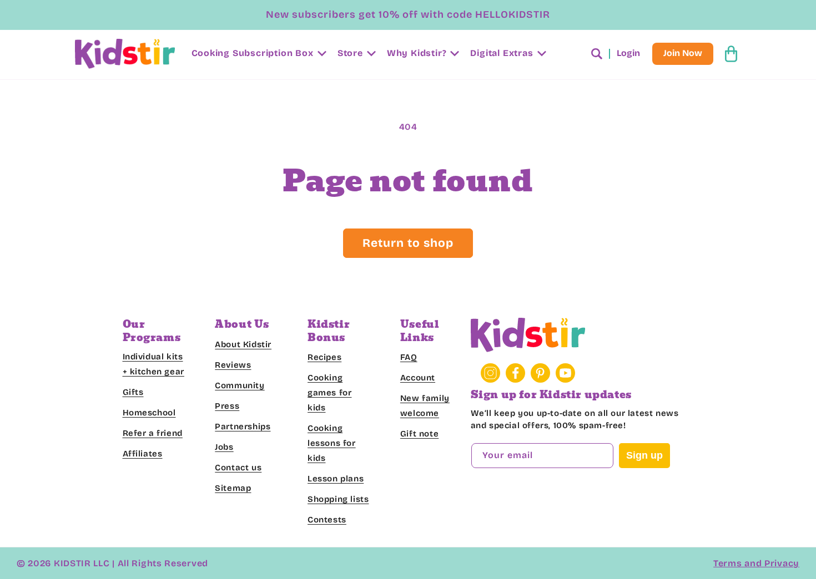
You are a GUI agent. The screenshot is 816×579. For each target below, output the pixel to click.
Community (239, 385)
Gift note (419, 434)
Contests (327, 520)
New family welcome (425, 405)
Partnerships (242, 426)
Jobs (224, 446)
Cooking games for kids (329, 393)
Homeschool (149, 413)
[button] (258, 54)
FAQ (408, 357)
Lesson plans (336, 479)
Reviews (233, 364)
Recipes (324, 357)
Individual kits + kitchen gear (153, 364)
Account (417, 378)
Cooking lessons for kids (332, 443)
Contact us (238, 467)
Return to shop (408, 243)
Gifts (133, 392)
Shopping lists (338, 499)
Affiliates (143, 454)
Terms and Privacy (756, 563)
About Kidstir (243, 344)
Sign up (644, 454)
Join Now (682, 53)
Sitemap (233, 487)
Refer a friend (153, 433)
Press (227, 405)
